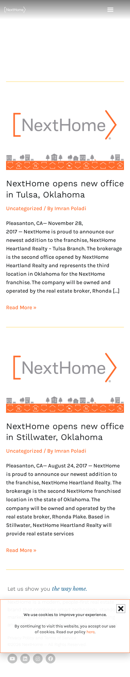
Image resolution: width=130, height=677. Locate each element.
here (90, 631)
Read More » (21, 307)
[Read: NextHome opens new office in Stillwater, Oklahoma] (65, 375)
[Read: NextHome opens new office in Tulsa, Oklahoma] (65, 132)
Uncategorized (24, 208)
